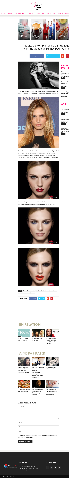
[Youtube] (59, 467)
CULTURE (60, 13)
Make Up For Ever (45, 290)
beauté (32, 290)
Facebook (64, 147)
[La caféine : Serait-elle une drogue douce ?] (37, 29)
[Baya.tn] (36, 6)
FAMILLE (18, 13)
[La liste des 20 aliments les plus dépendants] (24, 384)
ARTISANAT (21, 365)
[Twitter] (55, 467)
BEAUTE (31, 13)
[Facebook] (47, 467)
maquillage (53, 290)
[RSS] (51, 467)
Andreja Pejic (26, 290)
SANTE (52, 13)
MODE (38, 13)
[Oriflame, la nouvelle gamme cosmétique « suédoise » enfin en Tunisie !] (52, 333)
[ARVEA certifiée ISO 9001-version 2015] (24, 333)
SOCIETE (10, 13)
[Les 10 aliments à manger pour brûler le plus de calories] (62, 29)
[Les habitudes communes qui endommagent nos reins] (24, 29)
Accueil (3, 13)
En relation (30, 324)
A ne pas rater (32, 353)
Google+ (64, 154)
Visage (32, 292)
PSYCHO (25, 13)
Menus (20, 387)
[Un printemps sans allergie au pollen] (52, 361)
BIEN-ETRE (45, 13)
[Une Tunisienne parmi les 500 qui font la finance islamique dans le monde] (38, 384)
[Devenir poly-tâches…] (49, 29)
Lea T (37, 290)
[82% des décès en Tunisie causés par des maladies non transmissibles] (52, 384)
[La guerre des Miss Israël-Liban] (38, 333)
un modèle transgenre (24, 292)
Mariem (46, 52)
